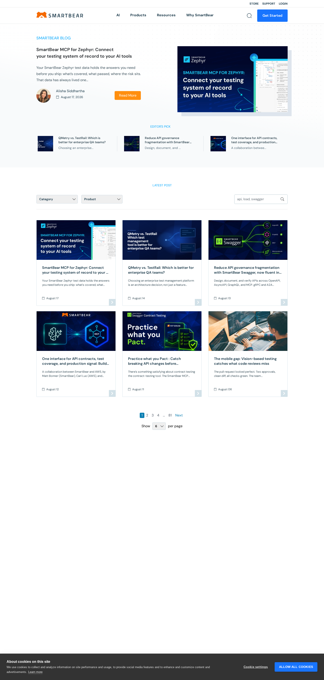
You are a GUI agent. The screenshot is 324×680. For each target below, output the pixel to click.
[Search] (249, 15)
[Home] (59, 14)
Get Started (272, 15)
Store (254, 3)
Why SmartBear (200, 15)
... (164, 415)
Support (268, 3)
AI (118, 15)
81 (170, 415)
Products (138, 15)
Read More (127, 95)
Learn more (35, 672)
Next (179, 415)
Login (283, 3)
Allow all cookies (296, 667)
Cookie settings (256, 667)
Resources (166, 15)
